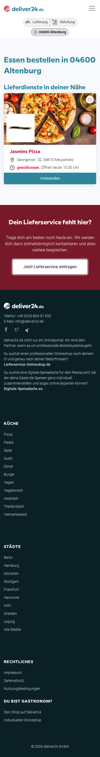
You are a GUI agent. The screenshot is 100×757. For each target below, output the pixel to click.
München (11, 573)
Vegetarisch (13, 490)
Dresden (10, 613)
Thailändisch (14, 506)
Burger (9, 474)
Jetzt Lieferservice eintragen (50, 266)
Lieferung (39, 22)
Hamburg (11, 565)
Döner (8, 466)
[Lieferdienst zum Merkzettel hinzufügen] (90, 99)
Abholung (66, 22)
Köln (7, 605)
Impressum (13, 673)
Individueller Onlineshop (22, 720)
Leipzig (9, 621)
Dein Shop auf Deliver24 (22, 712)
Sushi (8, 458)
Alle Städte (12, 629)
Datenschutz (14, 681)
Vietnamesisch (15, 514)
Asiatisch (11, 498)
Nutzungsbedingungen (22, 689)
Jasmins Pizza (25, 151)
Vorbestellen (50, 178)
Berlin (8, 557)
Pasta (8, 442)
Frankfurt (11, 589)
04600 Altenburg (52, 32)
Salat (8, 450)
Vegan (9, 482)
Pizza (8, 434)
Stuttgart (11, 581)
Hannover (11, 597)
